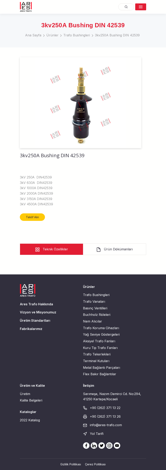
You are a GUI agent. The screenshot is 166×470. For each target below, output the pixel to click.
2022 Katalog (30, 420)
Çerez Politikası (95, 464)
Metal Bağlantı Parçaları (101, 368)
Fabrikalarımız (31, 329)
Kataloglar (28, 412)
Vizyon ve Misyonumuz (38, 312)
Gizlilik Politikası (70, 464)
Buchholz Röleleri (96, 315)
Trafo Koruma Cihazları (101, 328)
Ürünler (52, 35)
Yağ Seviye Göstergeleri (101, 334)
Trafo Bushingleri (76, 35)
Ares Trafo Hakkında (36, 304)
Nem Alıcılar (92, 321)
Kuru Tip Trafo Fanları (100, 348)
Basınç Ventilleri (95, 308)
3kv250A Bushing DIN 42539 (117, 35)
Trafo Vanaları (94, 301)
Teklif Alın (32, 217)
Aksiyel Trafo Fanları (99, 341)
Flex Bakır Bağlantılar (99, 374)
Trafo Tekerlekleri (97, 354)
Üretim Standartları (35, 320)
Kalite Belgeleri (31, 400)
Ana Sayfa (33, 35)
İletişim (88, 386)
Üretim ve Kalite (32, 386)
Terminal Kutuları (96, 361)
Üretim (25, 394)
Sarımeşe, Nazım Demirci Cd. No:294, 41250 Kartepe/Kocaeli (112, 396)
